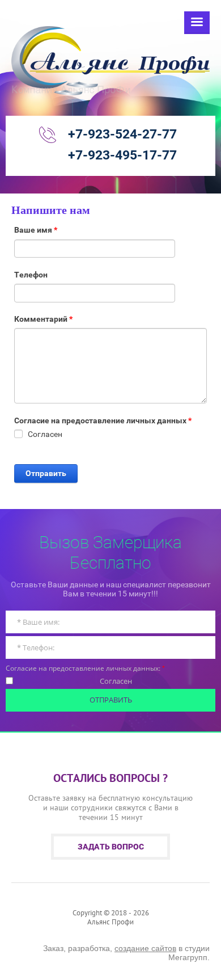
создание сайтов (145, 948)
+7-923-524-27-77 (122, 134)
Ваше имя (35, 229)
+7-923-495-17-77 (122, 155)
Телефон (31, 274)
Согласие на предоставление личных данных (103, 420)
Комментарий (43, 318)
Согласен (116, 681)
